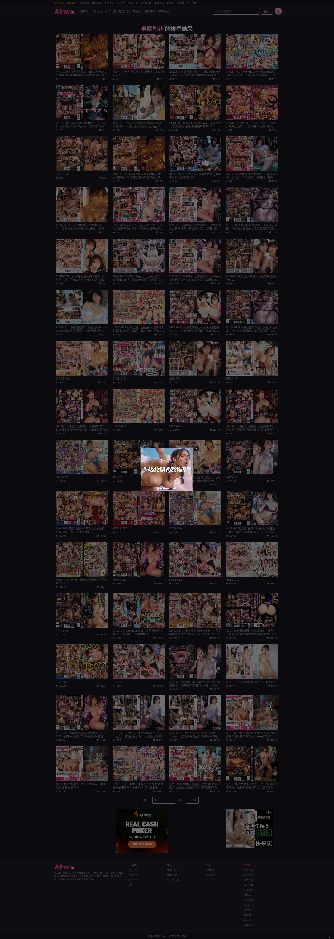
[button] (196, 448)
